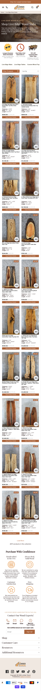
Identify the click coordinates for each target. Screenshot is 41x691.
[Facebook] (7, 672)
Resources (7, 647)
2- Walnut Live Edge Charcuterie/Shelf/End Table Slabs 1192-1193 (29, 429)
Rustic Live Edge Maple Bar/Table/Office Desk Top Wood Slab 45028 (10, 152)
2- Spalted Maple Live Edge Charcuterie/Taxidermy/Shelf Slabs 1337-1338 (29, 522)
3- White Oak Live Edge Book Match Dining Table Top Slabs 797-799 (29, 337)
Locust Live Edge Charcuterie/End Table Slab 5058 (28, 244)
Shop (4, 638)
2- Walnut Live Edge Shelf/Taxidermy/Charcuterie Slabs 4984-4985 (9, 291)
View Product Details (11, 117)
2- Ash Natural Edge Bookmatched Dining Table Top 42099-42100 (29, 106)
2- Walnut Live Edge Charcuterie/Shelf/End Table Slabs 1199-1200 (29, 476)
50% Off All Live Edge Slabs (20, 2)
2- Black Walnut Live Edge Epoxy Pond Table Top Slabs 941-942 (30, 197)
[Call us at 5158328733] (7, 7)
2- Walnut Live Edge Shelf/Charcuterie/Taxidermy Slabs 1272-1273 (10, 522)
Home (2, 12)
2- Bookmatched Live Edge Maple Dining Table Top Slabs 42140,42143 (10, 198)
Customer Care (10, 642)
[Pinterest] (33, 672)
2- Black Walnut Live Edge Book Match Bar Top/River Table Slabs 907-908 (10, 429)
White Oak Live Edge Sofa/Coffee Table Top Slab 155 (10, 336)
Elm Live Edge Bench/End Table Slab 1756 (10, 244)
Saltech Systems (25, 676)
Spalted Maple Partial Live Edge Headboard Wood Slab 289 (10, 382)
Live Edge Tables (19, 64)
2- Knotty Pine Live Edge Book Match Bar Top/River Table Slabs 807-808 (30, 383)
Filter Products (8, 71)
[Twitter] (18, 672)
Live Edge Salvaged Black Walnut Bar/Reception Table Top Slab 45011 (30, 152)
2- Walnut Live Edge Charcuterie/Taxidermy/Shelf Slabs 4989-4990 (29, 291)
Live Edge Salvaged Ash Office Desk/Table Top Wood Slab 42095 (10, 106)
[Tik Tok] (28, 672)
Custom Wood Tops (33, 64)
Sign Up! (29, 632)
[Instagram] (12, 672)
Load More (20, 541)
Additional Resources (13, 652)
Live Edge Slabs (7, 64)
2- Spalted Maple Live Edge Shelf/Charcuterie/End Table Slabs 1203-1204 (9, 476)
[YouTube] (23, 672)
